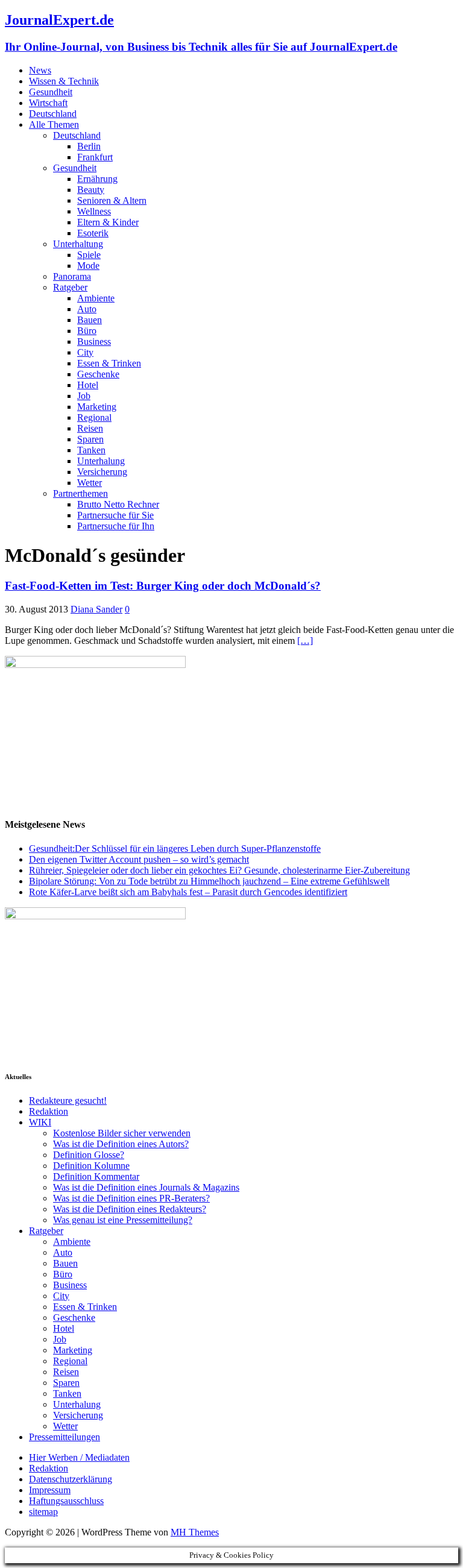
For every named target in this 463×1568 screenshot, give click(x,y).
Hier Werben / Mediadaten (79, 1457)
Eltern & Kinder (108, 222)
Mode (88, 265)
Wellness (94, 211)
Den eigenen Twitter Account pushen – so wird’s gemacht (139, 859)
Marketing (96, 406)
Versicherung (102, 472)
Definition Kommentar (96, 1176)
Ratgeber (70, 287)
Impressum (50, 1490)
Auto (86, 309)
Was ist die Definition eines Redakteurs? (129, 1209)
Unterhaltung (78, 244)
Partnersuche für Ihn (115, 526)
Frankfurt (95, 157)
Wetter (89, 482)
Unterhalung (101, 461)
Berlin (89, 146)
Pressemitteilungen (64, 1437)
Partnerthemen (80, 493)
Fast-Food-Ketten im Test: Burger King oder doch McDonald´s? (163, 585)
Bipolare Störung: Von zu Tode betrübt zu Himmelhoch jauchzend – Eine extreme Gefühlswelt (209, 881)
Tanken (91, 450)
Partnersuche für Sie (115, 515)
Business (94, 341)
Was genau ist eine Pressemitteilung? (122, 1220)
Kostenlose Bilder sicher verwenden (122, 1133)
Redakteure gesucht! (68, 1100)
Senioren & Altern (111, 200)
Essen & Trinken (109, 363)
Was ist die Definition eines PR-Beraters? (131, 1198)
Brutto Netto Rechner (118, 504)
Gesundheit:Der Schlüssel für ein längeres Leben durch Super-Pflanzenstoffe (175, 848)
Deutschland (53, 114)
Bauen (89, 320)
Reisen (90, 428)
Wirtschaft (48, 103)
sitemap (43, 1512)
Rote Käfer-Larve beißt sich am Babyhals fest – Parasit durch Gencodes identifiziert (188, 892)
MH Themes (195, 1532)
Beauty (90, 189)
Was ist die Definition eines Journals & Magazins (146, 1187)
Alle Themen (54, 124)
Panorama (72, 276)
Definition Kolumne (91, 1165)
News (40, 70)
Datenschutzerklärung (70, 1479)
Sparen (90, 439)
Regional (94, 417)
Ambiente (96, 298)
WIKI (40, 1122)
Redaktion (48, 1111)
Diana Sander (96, 609)
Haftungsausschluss (66, 1501)
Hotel (87, 385)
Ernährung (97, 179)
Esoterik (93, 233)
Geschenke (98, 374)
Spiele (89, 255)
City (85, 352)
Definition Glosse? (88, 1155)
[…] (305, 640)
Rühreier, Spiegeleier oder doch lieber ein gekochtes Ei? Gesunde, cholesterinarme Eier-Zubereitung (219, 870)
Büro (86, 331)
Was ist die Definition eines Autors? (121, 1144)
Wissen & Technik (64, 81)
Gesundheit (50, 92)
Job (83, 396)
